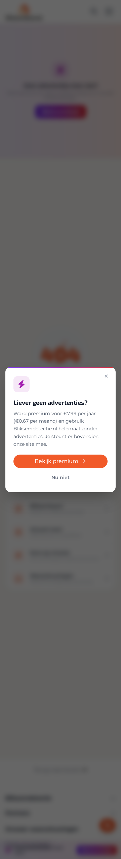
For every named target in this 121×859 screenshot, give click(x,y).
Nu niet (60, 477)
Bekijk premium (56, 461)
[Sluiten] (106, 376)
